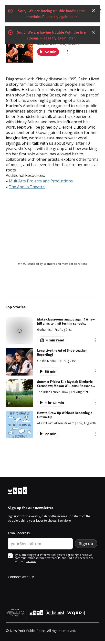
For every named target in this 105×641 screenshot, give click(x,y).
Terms (31, 561)
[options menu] (67, 52)
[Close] (93, 10)
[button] (52, 330)
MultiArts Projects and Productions (41, 181)
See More (64, 520)
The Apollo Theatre (27, 186)
